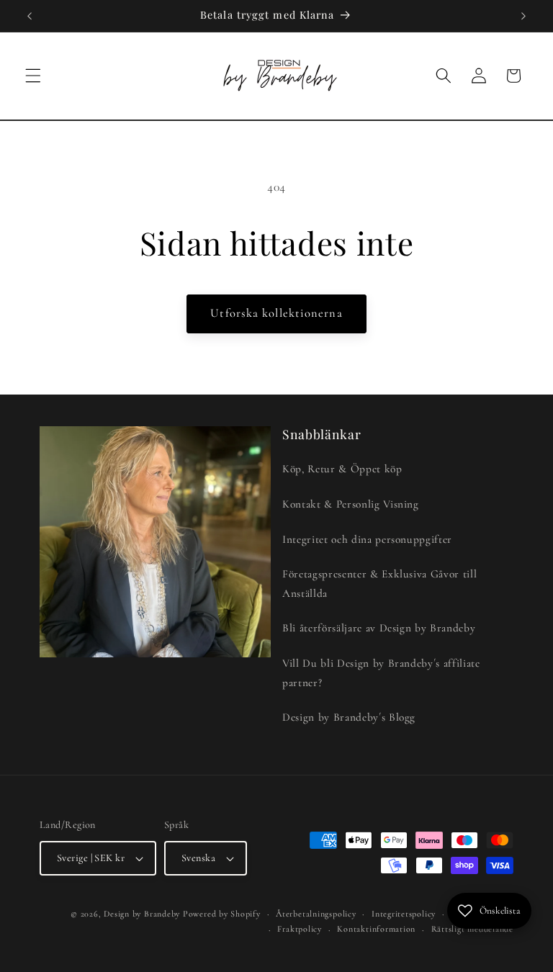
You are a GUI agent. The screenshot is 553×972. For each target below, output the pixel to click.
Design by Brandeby (142, 914)
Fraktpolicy (299, 929)
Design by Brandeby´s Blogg (348, 717)
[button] (33, 75)
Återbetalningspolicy (316, 914)
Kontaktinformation (376, 929)
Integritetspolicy (404, 914)
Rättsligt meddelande (472, 929)
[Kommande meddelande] (523, 16)
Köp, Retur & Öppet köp (342, 468)
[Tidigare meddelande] (29, 16)
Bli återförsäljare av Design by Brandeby (378, 627)
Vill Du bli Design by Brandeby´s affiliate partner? (381, 673)
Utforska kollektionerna (276, 313)
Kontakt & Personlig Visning (350, 504)
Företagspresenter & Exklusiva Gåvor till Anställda (379, 583)
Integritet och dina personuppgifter (367, 539)
